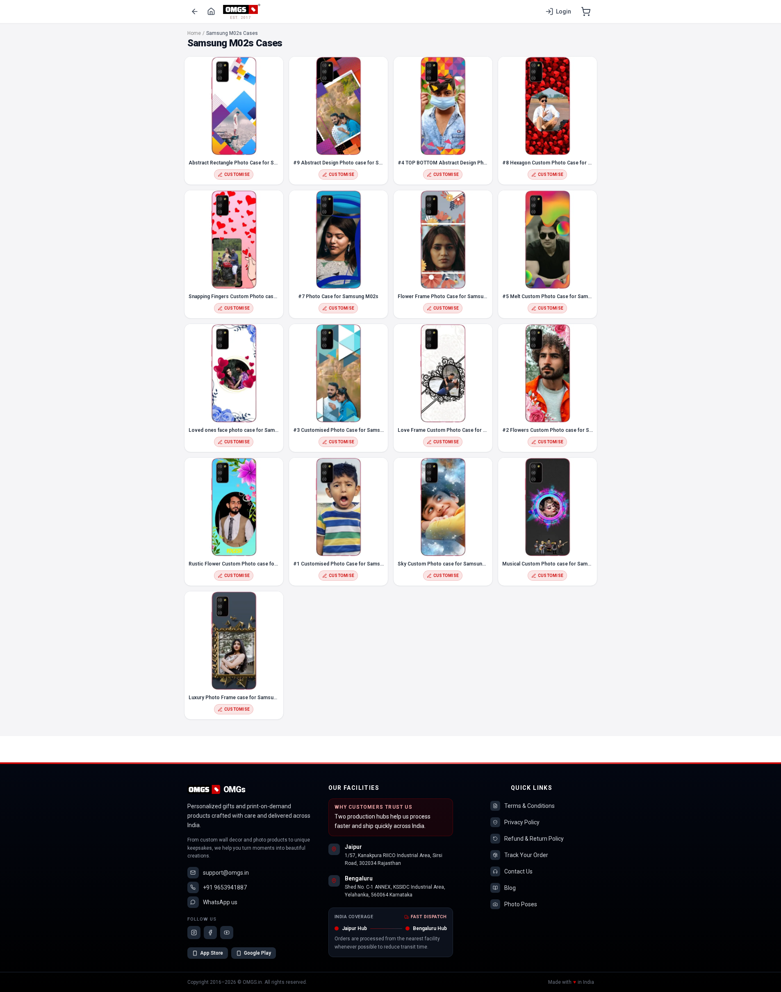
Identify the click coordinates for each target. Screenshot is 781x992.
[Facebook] (210, 932)
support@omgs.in (226, 872)
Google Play (257, 953)
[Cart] (586, 11)
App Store (211, 953)
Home (194, 33)
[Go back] (194, 11)
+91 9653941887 (225, 887)
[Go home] (211, 11)
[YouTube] (226, 932)
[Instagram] (193, 932)
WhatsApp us (220, 902)
